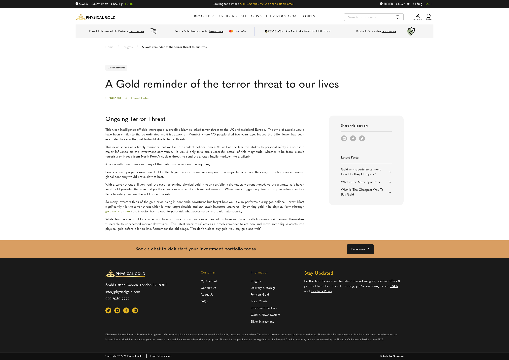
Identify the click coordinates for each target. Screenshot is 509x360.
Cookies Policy (321, 291)
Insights (128, 47)
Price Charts (259, 301)
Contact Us (208, 288)
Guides (309, 16)
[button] (344, 138)
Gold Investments (116, 68)
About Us (207, 294)
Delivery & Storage (282, 16)
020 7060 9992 (257, 4)
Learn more (136, 31)
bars (128, 211)
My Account (209, 281)
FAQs (204, 301)
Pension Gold (260, 294)
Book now (358, 249)
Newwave (398, 356)
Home (109, 47)
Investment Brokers (264, 308)
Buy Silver (226, 16)
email (290, 4)
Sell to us (250, 16)
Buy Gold (202, 16)
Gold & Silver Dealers (265, 315)
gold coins (112, 211)
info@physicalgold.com (122, 292)
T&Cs (394, 286)
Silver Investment (262, 321)
